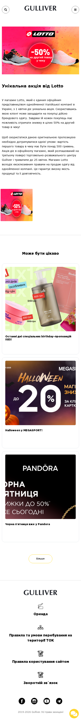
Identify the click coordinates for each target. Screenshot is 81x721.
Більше (40, 559)
